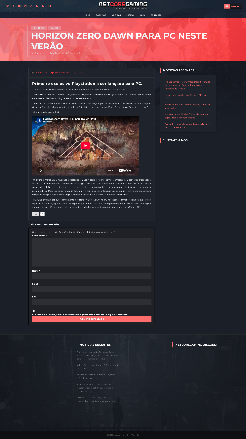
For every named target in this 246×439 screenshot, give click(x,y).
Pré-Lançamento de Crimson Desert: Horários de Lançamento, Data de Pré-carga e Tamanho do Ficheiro (187, 85)
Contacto (156, 15)
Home (87, 15)
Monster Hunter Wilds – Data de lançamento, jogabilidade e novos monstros (95, 387)
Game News (39, 28)
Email (35, 284)
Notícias (35, 53)
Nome (36, 271)
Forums (130, 15)
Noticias (116, 15)
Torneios (101, 15)
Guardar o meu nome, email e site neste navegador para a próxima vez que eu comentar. (80, 314)
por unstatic (41, 72)
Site (34, 297)
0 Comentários (62, 72)
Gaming (54, 28)
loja (142, 15)
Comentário (39, 235)
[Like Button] (35, 214)
